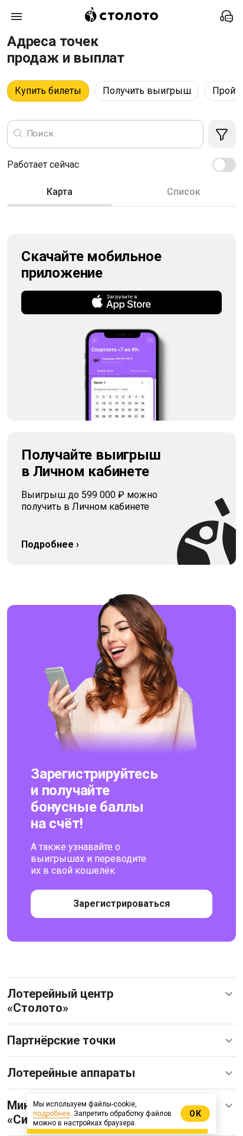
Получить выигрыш (147, 90)
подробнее (51, 1113)
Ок (195, 1113)
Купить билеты (48, 90)
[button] (121, 1001)
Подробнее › (50, 544)
